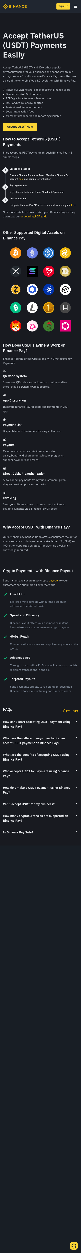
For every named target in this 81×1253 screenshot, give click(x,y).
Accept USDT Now (20, 127)
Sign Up (63, 6)
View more (70, 710)
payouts (54, 580)
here (21, 179)
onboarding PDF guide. (34, 216)
